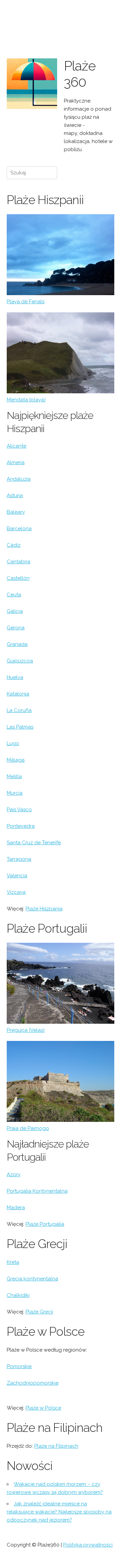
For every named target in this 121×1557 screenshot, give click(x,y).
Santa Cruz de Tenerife (34, 843)
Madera (16, 1208)
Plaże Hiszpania (44, 909)
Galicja (15, 611)
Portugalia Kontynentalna (37, 1191)
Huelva (15, 677)
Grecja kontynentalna (32, 1279)
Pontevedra (21, 826)
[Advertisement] (89, 30)
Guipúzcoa (20, 661)
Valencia (17, 876)
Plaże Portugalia (45, 1224)
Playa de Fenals (25, 302)
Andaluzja (19, 479)
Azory (14, 1174)
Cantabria (18, 562)
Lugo (13, 743)
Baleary (16, 512)
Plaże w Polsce (43, 1408)
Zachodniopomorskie (32, 1383)
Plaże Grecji (39, 1312)
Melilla (14, 776)
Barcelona (19, 529)
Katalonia (18, 694)
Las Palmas (20, 727)
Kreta (13, 1262)
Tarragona (19, 859)
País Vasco (19, 809)
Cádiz (14, 545)
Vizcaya (16, 892)
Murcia (15, 793)
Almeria (16, 462)
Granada (17, 644)
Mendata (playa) (26, 400)
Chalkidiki (18, 1295)
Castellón (18, 578)
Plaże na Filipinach (56, 1446)
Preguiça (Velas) (26, 1030)
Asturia (15, 495)
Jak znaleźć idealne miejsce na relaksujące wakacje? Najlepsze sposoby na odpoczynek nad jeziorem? (59, 1512)
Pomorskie (19, 1366)
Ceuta (14, 595)
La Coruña (19, 710)
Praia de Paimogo (28, 1128)
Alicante (16, 446)
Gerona (16, 628)
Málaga (16, 760)
